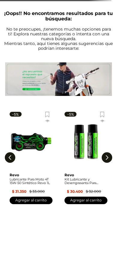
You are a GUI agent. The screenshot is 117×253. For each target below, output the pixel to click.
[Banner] (58, 79)
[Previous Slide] (10, 157)
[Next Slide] (107, 157)
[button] (31, 121)
